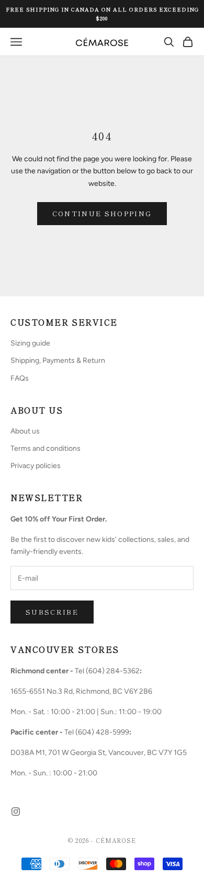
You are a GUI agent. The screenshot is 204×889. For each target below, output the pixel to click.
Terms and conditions (45, 448)
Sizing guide (30, 343)
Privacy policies (35, 465)
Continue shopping (102, 213)
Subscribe (52, 612)
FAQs (19, 378)
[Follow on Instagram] (15, 811)
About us (25, 431)
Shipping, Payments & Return (57, 360)
